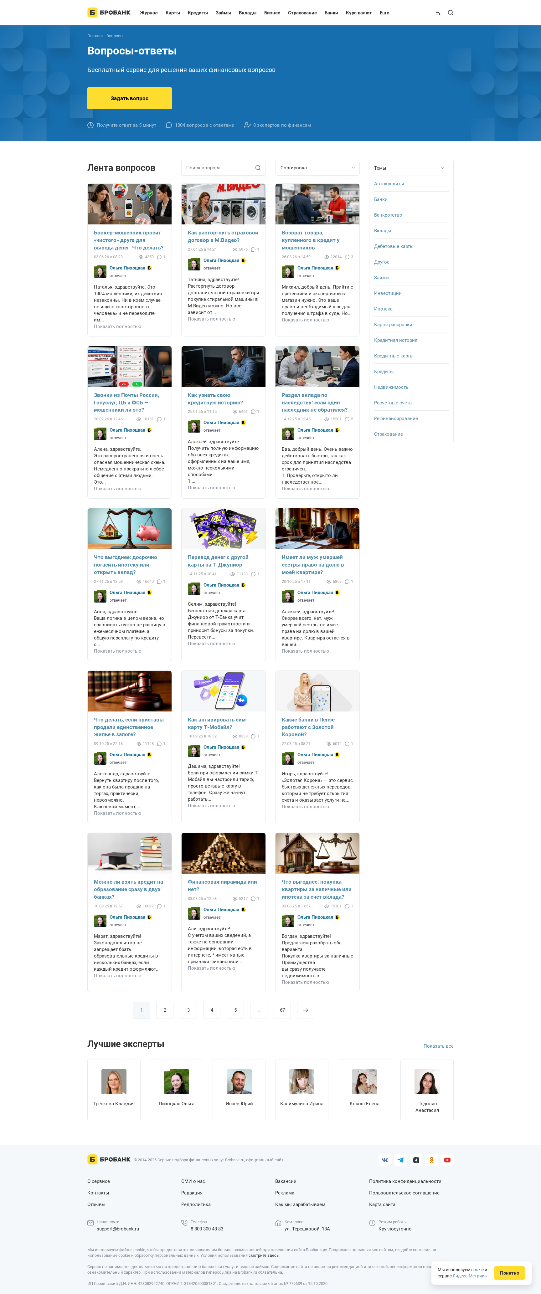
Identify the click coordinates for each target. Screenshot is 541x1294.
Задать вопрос (129, 98)
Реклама (284, 1193)
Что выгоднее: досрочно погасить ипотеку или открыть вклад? (125, 564)
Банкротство (388, 215)
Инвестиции (388, 293)
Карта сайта (382, 1204)
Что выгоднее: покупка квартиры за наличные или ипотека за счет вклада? (317, 889)
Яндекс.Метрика (470, 1275)
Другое (381, 262)
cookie (477, 1269)
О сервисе (98, 1181)
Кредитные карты (394, 356)
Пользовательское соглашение (404, 1193)
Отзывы (96, 1204)
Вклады (382, 231)
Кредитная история (395, 340)
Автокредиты (389, 184)
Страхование (388, 434)
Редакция (192, 1193)
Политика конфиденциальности (405, 1181)
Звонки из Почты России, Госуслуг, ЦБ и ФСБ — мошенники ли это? (126, 402)
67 (282, 1010)
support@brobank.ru (118, 1229)
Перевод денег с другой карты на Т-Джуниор (218, 561)
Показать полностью (117, 326)
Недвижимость (391, 387)
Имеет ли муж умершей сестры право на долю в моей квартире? (313, 564)
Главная (95, 35)
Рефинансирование (396, 418)
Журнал (149, 13)
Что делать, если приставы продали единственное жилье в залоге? (129, 727)
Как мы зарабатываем (300, 1204)
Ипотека (383, 309)
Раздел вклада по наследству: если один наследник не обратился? (315, 402)
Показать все (439, 1046)
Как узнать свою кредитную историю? (215, 399)
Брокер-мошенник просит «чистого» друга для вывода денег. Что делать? (128, 240)
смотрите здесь (264, 1255)
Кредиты (384, 371)
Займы (381, 277)
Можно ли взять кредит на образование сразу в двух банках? (128, 889)
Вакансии (285, 1181)
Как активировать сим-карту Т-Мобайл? (218, 723)
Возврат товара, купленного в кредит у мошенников (311, 240)
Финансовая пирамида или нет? (222, 885)
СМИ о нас (193, 1181)
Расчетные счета (393, 403)
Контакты (98, 1193)
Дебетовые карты (394, 246)
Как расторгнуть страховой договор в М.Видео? (223, 236)
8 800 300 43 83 (207, 1229)
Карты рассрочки (393, 324)
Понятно (509, 1273)
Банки (381, 199)
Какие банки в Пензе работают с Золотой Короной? (308, 727)
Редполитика (196, 1204)
